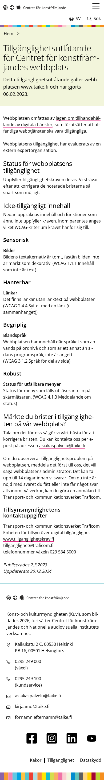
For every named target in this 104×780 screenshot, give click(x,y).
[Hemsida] (34, 7)
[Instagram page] (51, 742)
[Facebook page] (31, 742)
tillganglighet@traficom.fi (28, 545)
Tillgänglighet (60, 760)
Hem (8, 34)
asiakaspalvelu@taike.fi (62, 446)
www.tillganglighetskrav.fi (28, 539)
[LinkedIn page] (71, 742)
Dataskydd (90, 760)
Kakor (36, 760)
